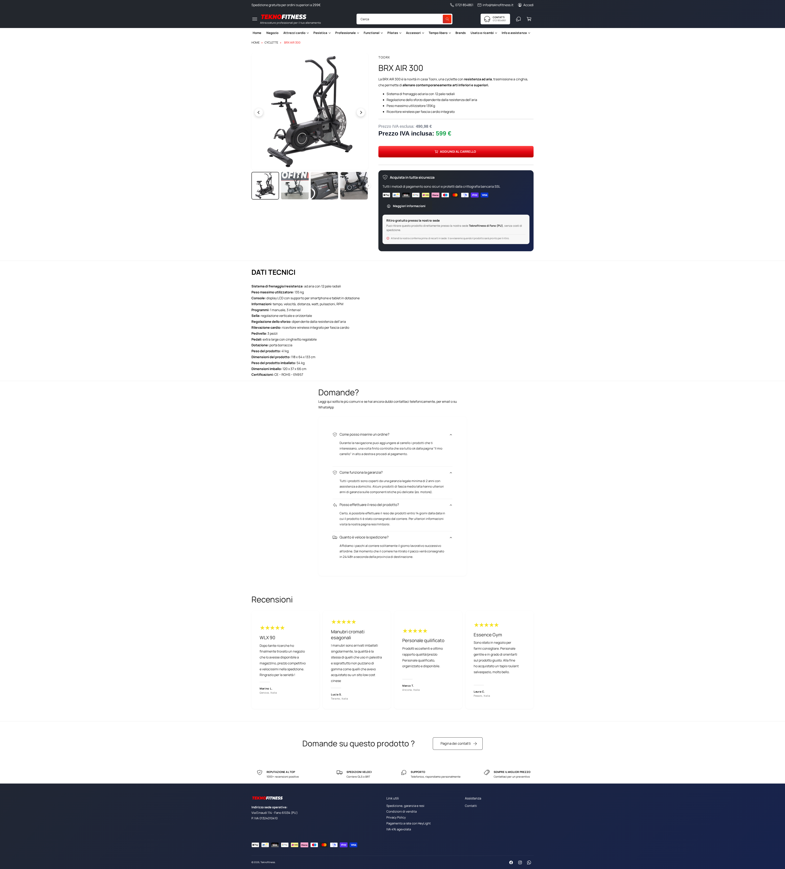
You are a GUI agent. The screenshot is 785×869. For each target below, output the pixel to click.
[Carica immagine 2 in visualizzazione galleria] (295, 186)
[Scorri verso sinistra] (280, 112)
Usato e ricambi (482, 33)
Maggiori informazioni (409, 206)
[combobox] (404, 19)
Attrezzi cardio (294, 33)
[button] (254, 19)
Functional (371, 33)
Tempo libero (438, 33)
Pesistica (320, 33)
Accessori (413, 33)
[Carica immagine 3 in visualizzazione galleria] (324, 186)
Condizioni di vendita (401, 811)
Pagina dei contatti (456, 743)
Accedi (528, 5)
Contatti (471, 806)
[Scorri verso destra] (339, 112)
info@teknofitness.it (498, 5)
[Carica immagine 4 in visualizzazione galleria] (354, 186)
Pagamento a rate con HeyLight (408, 823)
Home (255, 42)
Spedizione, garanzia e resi (405, 806)
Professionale (345, 33)
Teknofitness (267, 862)
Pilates (392, 33)
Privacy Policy (396, 817)
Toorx (384, 57)
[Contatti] (518, 19)
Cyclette (271, 42)
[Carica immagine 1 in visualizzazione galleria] (265, 186)
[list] (392, 660)
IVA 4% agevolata (398, 829)
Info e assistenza (514, 33)
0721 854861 (464, 5)
